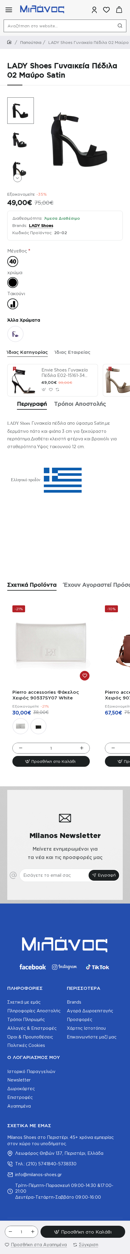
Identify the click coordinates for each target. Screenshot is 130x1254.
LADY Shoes (41, 225)
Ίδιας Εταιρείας (72, 352)
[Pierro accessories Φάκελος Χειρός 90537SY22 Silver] (20, 726)
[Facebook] (32, 967)
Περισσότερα (83, 988)
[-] (10, 1231)
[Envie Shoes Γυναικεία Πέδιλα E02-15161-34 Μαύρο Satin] (23, 380)
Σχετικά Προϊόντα (32, 585)
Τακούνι (16, 293)
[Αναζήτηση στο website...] (120, 26)
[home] (10, 42)
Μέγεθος (17, 250)
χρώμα (14, 272)
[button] (17, 101)
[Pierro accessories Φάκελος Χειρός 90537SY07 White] (51, 644)
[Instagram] (65, 967)
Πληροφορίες (25, 988)
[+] (33, 1231)
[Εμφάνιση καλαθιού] (119, 10)
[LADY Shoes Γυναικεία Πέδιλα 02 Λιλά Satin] (15, 334)
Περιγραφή (32, 404)
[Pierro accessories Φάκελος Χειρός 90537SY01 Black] (38, 726)
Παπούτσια (30, 42)
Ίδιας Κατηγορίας (27, 352)
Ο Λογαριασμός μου (33, 1057)
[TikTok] (98, 967)
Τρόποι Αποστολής (80, 404)
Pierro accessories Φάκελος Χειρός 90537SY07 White (45, 695)
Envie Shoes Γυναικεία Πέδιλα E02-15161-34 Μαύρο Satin (64, 373)
